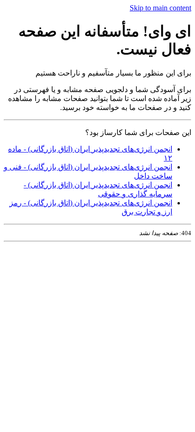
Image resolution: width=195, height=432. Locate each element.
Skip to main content (160, 8)
